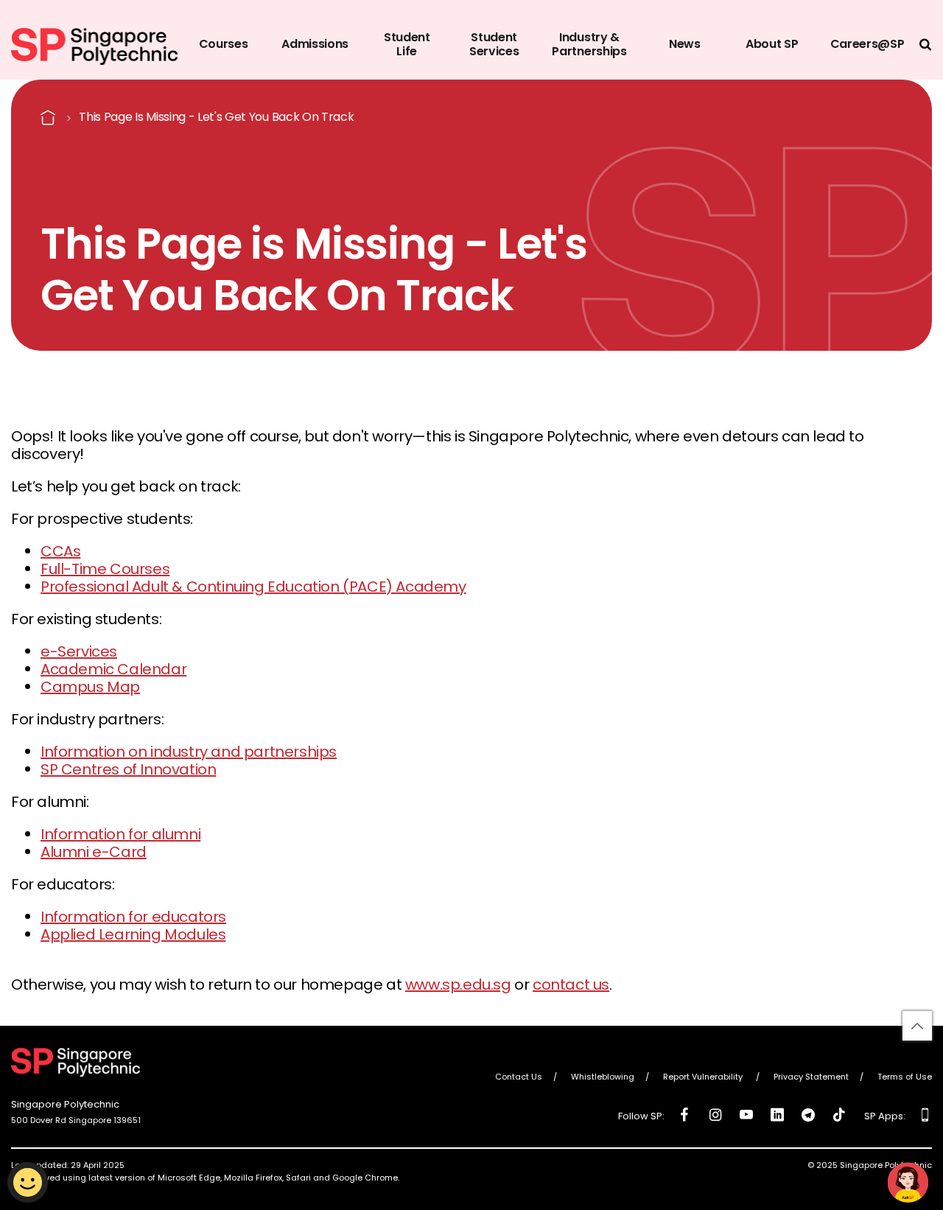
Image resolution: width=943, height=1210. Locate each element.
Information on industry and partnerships (189, 751)
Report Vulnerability (704, 1077)
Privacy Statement (811, 1077)
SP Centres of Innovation (128, 769)
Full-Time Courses (105, 569)
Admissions (314, 43)
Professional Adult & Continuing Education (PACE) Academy (253, 586)
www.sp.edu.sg (458, 984)
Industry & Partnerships (589, 44)
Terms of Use (904, 1077)
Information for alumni (120, 834)
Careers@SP (867, 43)
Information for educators (133, 916)
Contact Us (518, 1077)
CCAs (60, 551)
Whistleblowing (602, 1077)
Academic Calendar (113, 669)
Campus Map (90, 686)
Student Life (407, 44)
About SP (772, 43)
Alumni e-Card (94, 852)
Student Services (494, 44)
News (685, 43)
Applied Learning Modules (133, 934)
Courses (223, 43)
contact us (571, 984)
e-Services (79, 651)
